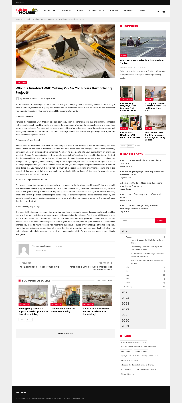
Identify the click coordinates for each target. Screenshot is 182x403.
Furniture (66, 10)
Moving (149, 99)
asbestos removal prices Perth (133, 342)
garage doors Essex (150, 356)
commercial (126, 351)
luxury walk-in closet (129, 360)
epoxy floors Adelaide (130, 356)
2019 (125, 326)
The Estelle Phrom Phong (146, 369)
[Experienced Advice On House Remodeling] (65, 295)
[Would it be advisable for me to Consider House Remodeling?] (97, 295)
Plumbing (129, 10)
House (79, 10)
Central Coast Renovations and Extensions (138, 347)
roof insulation (127, 369)
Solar (123, 56)
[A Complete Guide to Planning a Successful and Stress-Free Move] (155, 93)
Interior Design (96, 10)
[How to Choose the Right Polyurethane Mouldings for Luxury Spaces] (155, 122)
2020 (126, 320)
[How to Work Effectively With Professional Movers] (131, 122)
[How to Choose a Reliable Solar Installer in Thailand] (143, 43)
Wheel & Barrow (127, 374)
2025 (126, 292)
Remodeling (21, 82)
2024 (126, 298)
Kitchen (114, 10)
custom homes (141, 351)
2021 (125, 315)
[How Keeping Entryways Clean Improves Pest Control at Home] (131, 93)
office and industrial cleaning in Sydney (137, 365)
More (142, 10)
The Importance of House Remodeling (38, 266)
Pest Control (126, 99)
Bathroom (49, 10)
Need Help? (20, 2)
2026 (126, 231)
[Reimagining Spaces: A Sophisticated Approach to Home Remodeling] (33, 295)
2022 (125, 309)
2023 (125, 303)
